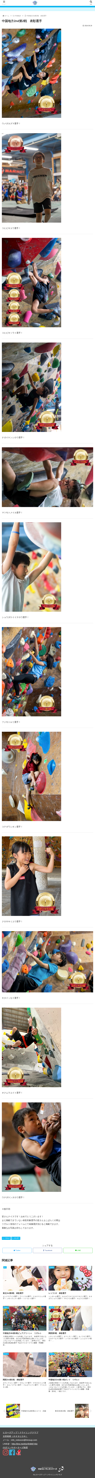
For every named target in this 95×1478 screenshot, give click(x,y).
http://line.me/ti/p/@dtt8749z (25, 1444)
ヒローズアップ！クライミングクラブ (20, 1432)
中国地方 (7, 1238)
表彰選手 (17, 1238)
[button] (88, 699)
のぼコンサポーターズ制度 (15, 1447)
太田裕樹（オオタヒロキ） (15, 1436)
